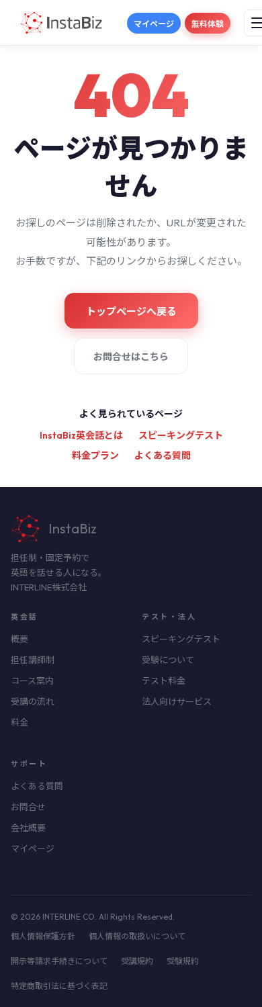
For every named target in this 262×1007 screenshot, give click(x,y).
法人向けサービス (177, 701)
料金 (19, 722)
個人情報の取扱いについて (137, 936)
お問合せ (28, 806)
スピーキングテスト (180, 435)
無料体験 (207, 24)
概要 (19, 638)
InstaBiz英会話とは (81, 435)
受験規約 (183, 961)
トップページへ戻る (131, 311)
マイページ (154, 24)
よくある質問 (162, 455)
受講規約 (137, 961)
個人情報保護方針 (43, 936)
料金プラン (95, 455)
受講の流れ (32, 701)
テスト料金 (163, 680)
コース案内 (32, 680)
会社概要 (28, 827)
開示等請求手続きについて (59, 961)
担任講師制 (32, 659)
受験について (168, 659)
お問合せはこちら (131, 357)
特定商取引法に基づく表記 (59, 986)
